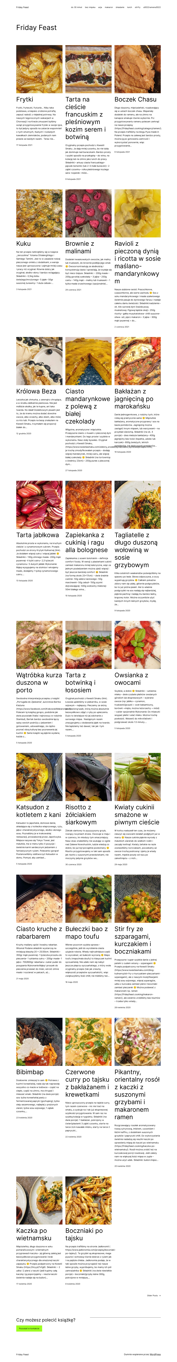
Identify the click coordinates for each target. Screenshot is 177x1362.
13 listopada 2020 (24, 580)
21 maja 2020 (22, 978)
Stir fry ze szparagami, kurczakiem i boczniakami (133, 940)
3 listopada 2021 (24, 289)
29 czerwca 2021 (73, 290)
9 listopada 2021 (73, 179)
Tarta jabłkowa (37, 535)
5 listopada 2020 (24, 742)
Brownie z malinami (79, 247)
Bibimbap (30, 1072)
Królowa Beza (36, 391)
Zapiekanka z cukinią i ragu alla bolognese (86, 542)
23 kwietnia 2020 (24, 1117)
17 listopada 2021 (24, 145)
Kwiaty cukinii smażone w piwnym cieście (137, 814)
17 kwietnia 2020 (24, 1284)
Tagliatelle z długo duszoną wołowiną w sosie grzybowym (136, 550)
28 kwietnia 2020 (123, 1007)
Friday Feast (22, 7)
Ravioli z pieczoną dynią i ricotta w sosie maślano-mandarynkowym (138, 262)
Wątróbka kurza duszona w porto (39, 682)
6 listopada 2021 (122, 152)
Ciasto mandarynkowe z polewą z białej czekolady (87, 406)
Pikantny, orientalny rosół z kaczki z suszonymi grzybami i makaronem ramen (137, 1094)
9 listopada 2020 (122, 610)
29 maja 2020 (121, 864)
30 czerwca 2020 (73, 864)
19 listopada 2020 (123, 452)
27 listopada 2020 (73, 470)
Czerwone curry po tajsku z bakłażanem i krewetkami (87, 1083)
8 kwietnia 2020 (72, 1284)
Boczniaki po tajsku (84, 1234)
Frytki (24, 99)
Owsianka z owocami (131, 678)
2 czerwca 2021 (122, 327)
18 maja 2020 (71, 982)
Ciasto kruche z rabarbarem (39, 932)
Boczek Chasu (136, 99)
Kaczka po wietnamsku (33, 1234)
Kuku (23, 243)
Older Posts (154, 1295)
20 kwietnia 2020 (123, 1166)
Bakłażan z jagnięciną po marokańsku (134, 399)
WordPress (155, 1354)
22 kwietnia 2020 (73, 1137)
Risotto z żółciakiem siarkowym (81, 814)
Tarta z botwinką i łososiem (80, 682)
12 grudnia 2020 (23, 433)
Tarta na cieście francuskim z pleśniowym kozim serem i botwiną (85, 118)
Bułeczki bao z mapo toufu (86, 932)
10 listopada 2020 (73, 595)
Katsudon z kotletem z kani (38, 810)
